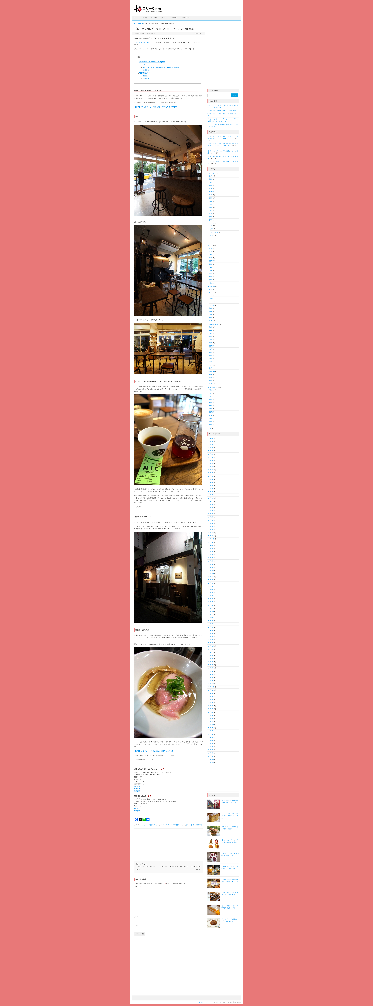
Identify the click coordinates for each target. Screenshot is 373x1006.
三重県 (210, 182)
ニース (212, 235)
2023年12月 (210, 532)
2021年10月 (210, 614)
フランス (211, 223)
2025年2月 (210, 492)
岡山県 (210, 217)
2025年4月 (210, 485)
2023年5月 (210, 554)
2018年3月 (210, 750)
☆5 (184, 825)
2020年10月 (210, 652)
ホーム (136, 17)
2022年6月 (210, 589)
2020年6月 (210, 665)
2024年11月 (210, 498)
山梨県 (210, 201)
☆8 (181, 825)
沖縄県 (210, 220)
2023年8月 (210, 545)
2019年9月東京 (175, 825)
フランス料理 (211, 286)
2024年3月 (210, 523)
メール (136, 917)
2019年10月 (210, 690)
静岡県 (210, 194)
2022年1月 (210, 605)
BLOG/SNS (154, 17)
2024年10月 (210, 501)
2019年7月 (210, 699)
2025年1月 (210, 495)
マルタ (210, 380)
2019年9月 (210, 693)
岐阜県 (210, 179)
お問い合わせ (164, 17)
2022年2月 (210, 602)
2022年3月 (210, 598)
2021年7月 (210, 624)
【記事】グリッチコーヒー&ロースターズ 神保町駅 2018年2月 (156, 107)
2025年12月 (210, 463)
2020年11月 (210, 649)
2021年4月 (210, 633)
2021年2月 (210, 639)
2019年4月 (210, 709)
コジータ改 (144, 17)
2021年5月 (210, 630)
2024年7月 (210, 510)
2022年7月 (210, 586)
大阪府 (210, 210)
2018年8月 (210, 734)
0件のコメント (199, 33)
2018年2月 (210, 753)
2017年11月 (210, 762)
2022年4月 (210, 595)
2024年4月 (210, 520)
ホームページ (138, 786)
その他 (209, 428)
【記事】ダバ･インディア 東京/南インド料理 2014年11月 (154, 751)
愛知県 (210, 176)
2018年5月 (210, 743)
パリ (211, 225)
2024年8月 (210, 507)
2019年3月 (210, 712)
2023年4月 (210, 558)
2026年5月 (210, 447)
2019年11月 (210, 687)
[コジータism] (149, 12)
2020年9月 (210, 655)
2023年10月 (210, 539)
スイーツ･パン (211, 173)
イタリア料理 (211, 305)
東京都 (151, 825)
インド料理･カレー (212, 324)
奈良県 (210, 213)
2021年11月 (210, 611)
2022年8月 (210, 583)
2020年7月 (210, 661)
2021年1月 (210, 642)
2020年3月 (210, 674)
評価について (186, 17)
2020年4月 (210, 671)
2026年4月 (210, 451)
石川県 (210, 204)
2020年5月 (210, 668)
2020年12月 (210, 646)
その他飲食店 (211, 371)
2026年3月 (210, 454)
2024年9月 (210, 504)
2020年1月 (210, 680)
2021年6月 (210, 627)
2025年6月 (210, 482)
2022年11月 (210, 573)
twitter (136, 808)
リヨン (212, 228)
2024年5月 (210, 517)
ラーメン (156, 825)
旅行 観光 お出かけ (212, 387)
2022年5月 (210, 592)
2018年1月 (210, 756)
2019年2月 (210, 715)
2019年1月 (210, 718)
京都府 (210, 207)
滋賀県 (210, 185)
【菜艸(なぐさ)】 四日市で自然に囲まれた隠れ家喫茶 (222, 110)
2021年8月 (210, 621)
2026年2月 (210, 457)
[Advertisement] (168, 845)
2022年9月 (210, 580)
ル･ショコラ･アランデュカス (144, 42)
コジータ (141, 33)
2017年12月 (210, 759)
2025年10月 (210, 469)
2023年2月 (210, 564)
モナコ (210, 396)
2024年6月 (210, 513)
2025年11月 (210, 466)
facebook (137, 788)
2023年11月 (210, 536)
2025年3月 (210, 488)
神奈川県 (211, 191)
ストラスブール (214, 232)
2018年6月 (210, 740)
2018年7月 (210, 737)
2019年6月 (210, 702)
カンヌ (212, 238)
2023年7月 (210, 548)
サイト (136, 925)
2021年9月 (210, 617)
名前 (135, 909)
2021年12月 (210, 608)
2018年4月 (210, 746)
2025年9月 (210, 473)
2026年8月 (210, 438)
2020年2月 (210, 677)
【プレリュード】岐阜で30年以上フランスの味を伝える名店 (229, 815)
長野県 (210, 198)
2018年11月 (210, 724)
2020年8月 (210, 658)
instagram (137, 791)
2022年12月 (210, 570)
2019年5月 (210, 705)
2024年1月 (210, 529)
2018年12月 (210, 721)
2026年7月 (210, 441)
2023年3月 (210, 561)
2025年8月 (210, 476)
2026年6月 (210, 444)
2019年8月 (210, 696)
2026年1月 (210, 460)
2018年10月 (210, 728)
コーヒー (140, 23)
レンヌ (212, 241)
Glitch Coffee (166, 825)
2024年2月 (210, 526)
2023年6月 (210, 551)
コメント (137, 886)
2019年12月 (210, 683)
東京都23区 (199, 825)
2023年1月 (210, 567)
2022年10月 (210, 576)
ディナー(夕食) (190, 825)
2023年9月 (210, 542)
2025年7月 (210, 479)
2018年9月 (210, 731)
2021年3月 (210, 636)
